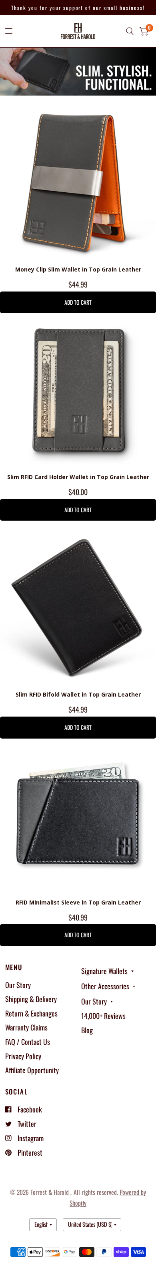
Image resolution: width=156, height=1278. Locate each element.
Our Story (18, 985)
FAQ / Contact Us (27, 1041)
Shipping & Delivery (31, 999)
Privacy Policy (23, 1056)
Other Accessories (105, 986)
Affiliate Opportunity (32, 1070)
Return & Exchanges (31, 1013)
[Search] (129, 31)
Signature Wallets (104, 971)
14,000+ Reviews (103, 1015)
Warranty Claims (26, 1027)
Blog (87, 1030)
